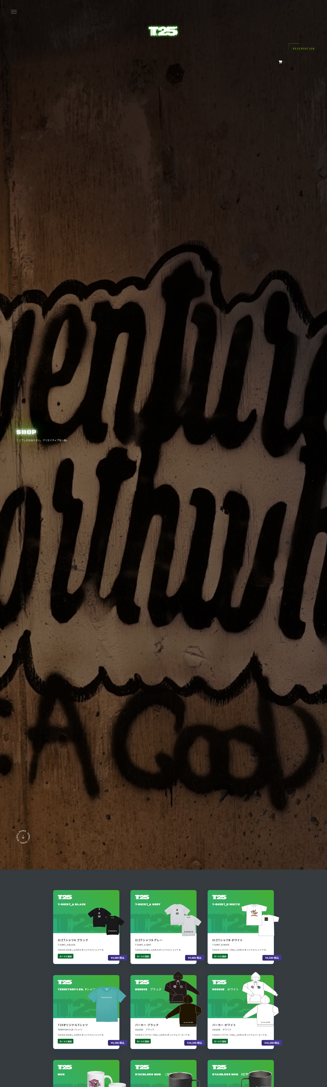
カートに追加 (65, 956)
